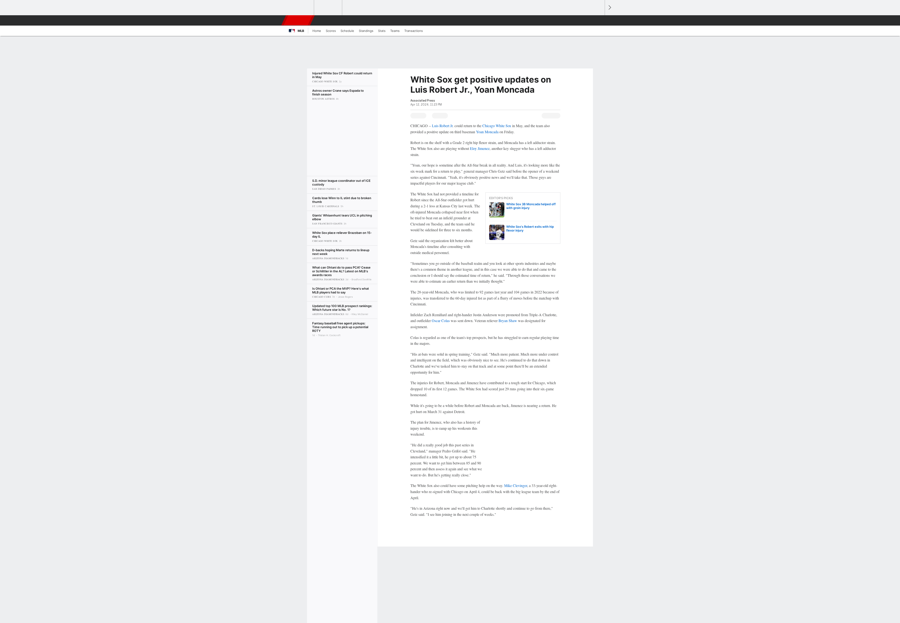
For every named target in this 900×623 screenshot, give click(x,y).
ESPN (298, 20)
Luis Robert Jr (442, 125)
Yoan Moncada (487, 131)
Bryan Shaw (508, 320)
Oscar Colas (441, 320)
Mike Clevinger (515, 485)
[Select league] (300, 7)
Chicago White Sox (496, 125)
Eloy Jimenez (480, 148)
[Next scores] (609, 7)
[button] (599, 20)
